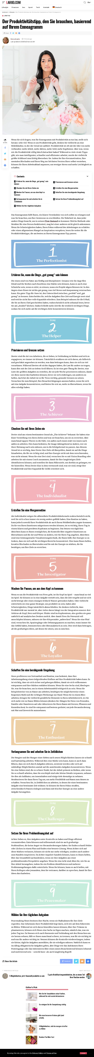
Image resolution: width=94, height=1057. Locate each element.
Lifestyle (7, 15)
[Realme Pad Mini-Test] (31, 1040)
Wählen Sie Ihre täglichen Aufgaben (28, 205)
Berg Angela (15, 39)
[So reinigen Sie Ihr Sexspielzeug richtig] (31, 1007)
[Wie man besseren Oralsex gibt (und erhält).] (31, 1018)
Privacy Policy (37, 1053)
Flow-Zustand (51, 221)
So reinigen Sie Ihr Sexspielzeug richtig (52, 1004)
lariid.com (13, 2)
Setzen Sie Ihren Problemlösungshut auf (69, 199)
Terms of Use (51, 1053)
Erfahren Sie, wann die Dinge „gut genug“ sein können (31, 182)
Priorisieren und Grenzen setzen (66, 182)
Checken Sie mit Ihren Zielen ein (27, 188)
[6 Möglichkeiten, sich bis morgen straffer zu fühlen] (31, 1029)
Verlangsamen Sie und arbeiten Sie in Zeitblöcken (28, 200)
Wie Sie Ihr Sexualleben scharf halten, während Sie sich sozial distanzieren (52, 994)
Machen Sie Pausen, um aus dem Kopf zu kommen (29, 193)
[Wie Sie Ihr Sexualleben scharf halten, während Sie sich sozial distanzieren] (31, 996)
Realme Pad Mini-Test (46, 1037)
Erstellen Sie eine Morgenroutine (66, 188)
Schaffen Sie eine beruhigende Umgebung (70, 192)
